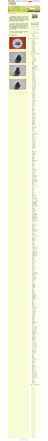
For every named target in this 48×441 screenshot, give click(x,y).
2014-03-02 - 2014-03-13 (33, 421)
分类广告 (36, 1)
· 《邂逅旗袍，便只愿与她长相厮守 (34, 214)
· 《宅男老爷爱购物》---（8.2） (34, 298)
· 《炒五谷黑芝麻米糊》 (33, 285)
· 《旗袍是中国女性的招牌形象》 (34, 219)
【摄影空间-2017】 (33, 186)
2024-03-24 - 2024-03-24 (33, 385)
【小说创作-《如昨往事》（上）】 (34, 371)
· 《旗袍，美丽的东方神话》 (33, 213)
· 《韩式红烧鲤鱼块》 (33, 243)
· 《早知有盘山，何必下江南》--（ (34, 174)
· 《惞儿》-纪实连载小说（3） (34, 177)
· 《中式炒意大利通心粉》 (33, 315)
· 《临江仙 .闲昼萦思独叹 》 (33, 113)
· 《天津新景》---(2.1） (33, 301)
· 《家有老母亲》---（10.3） (33, 369)
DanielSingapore (17, 9)
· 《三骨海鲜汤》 (32, 316)
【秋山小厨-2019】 (33, 152)
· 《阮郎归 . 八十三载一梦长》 (34, 81)
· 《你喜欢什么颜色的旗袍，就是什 (34, 216)
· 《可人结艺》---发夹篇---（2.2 (34, 342)
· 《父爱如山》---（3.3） (33, 323)
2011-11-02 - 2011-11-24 (33, 436)
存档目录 (33, 384)
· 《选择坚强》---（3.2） (33, 280)
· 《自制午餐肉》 (32, 111)
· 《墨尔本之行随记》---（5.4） (34, 224)
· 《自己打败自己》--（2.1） (33, 173)
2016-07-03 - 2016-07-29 (33, 414)
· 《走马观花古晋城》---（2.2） (34, 240)
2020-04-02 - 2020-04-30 (33, 404)
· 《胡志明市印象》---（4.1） (34, 340)
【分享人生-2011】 (33, 364)
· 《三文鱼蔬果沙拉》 (33, 155)
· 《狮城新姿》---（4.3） (33, 302)
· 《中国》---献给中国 (33, 310)
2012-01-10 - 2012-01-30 (33, 435)
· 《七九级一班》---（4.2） (33, 116)
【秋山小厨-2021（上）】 (33, 106)
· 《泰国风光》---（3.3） (33, 257)
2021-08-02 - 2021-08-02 (33, 399)
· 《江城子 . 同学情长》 (33, 144)
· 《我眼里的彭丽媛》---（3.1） (34, 275)
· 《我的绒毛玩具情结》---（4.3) (34, 331)
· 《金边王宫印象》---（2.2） (34, 182)
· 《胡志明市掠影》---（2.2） (34, 304)
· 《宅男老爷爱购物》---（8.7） (34, 295)
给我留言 (24, 5)
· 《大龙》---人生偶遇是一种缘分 (34, 66)
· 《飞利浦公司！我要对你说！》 (34, 272)
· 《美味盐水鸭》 (32, 108)
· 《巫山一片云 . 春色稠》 (33, 73)
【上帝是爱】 (32, 266)
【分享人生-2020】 (33, 125)
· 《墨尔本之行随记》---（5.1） (34, 226)
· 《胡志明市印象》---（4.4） (34, 338)
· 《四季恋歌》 (32, 196)
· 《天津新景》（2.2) (33, 300)
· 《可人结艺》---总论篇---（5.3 (34, 346)
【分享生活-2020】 (33, 129)
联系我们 (36, 0)
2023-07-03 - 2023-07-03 (33, 387)
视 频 (27, 1)
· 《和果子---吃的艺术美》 (33, 121)
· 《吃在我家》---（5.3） (33, 264)
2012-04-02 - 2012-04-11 (33, 433)
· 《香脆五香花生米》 (33, 153)
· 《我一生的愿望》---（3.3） (34, 261)
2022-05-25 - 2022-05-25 (33, 396)
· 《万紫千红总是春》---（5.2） (34, 211)
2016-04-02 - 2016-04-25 (33, 416)
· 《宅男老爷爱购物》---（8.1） (34, 299)
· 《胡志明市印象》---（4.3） (34, 339)
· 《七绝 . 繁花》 (32, 55)
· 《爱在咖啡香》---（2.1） (33, 293)
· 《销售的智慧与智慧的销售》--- (34, 203)
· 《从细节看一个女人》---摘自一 (34, 205)
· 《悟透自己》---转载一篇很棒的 (34, 199)
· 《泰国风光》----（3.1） (33, 258)
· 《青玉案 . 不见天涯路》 (33, 90)
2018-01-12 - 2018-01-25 (33, 412)
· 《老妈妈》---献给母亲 (33, 352)
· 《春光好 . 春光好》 (33, 74)
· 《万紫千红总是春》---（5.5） (34, 209)
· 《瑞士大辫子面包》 (33, 317)
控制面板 (18, 5)
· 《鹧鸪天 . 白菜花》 (33, 71)
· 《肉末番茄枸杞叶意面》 (33, 245)
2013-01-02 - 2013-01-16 (33, 427)
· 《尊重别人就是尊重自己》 (33, 277)
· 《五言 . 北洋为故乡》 (33, 96)
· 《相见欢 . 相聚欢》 (33, 72)
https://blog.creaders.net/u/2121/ (29, 11)
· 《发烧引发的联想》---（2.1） (34, 238)
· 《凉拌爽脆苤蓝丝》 (33, 62)
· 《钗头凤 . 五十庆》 (33, 142)
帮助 (37, 5)
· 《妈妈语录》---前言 (33, 383)
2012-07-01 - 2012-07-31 (33, 431)
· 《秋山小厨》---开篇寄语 (33, 359)
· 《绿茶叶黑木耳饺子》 (33, 318)
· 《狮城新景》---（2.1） (33, 184)
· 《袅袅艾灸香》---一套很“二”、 (34, 215)
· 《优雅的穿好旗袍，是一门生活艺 (34, 217)
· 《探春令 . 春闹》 (33, 98)
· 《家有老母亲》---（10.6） (33, 367)
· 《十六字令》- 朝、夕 (33, 34)
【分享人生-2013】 (33, 276)
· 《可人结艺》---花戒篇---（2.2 (34, 327)
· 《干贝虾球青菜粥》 (33, 287)
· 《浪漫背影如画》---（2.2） (34, 228)
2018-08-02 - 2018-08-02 (33, 410)
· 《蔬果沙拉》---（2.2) (33, 165)
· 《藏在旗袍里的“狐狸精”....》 (34, 195)
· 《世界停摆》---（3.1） (33, 131)
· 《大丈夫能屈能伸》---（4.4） (34, 333)
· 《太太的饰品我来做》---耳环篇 (34, 220)
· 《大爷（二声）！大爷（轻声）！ (34, 235)
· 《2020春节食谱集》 (33, 134)
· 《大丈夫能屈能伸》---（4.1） (34, 335)
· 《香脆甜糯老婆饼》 (33, 154)
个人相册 (21, 5)
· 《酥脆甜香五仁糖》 (33, 123)
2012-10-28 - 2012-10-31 (33, 429)
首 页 (21, 1)
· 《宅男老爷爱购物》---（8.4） (34, 297)
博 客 (30, 1)
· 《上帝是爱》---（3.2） (33, 270)
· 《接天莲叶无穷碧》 (33, 161)
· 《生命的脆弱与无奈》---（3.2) (34, 322)
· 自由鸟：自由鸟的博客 (33, 43)
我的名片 (33, 12)
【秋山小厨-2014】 (33, 241)
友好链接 (33, 38)
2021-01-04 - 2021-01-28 (33, 402)
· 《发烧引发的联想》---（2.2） (34, 237)
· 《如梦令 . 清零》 (33, 91)
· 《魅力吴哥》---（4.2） (33, 193)
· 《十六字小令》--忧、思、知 (34, 36)
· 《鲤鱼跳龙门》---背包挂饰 (33, 329)
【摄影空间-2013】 (33, 256)
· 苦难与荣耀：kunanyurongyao (34, 51)
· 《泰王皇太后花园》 (33, 158)
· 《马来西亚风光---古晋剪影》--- (34, 230)
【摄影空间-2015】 (33, 222)
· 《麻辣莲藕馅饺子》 (33, 357)
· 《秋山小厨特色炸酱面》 (33, 163)
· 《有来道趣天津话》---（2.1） (34, 239)
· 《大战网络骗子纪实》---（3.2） (34, 337)
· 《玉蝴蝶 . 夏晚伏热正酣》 (33, 60)
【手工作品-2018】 (33, 167)
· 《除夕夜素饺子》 (33, 320)
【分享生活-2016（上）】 (33, 212)
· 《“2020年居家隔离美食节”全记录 (34, 133)
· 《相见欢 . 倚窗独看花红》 (33, 114)
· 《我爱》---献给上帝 (33, 350)
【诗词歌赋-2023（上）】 (33, 70)
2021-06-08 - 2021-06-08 (33, 400)
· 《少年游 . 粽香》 (33, 95)
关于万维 (38, 0)
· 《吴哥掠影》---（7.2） (33, 190)
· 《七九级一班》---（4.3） (33, 115)
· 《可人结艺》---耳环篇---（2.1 (34, 344)
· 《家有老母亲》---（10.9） (33, 365)
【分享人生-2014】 (33, 232)
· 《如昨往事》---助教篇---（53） (34, 375)
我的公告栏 (33, 29)
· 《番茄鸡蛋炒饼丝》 (33, 283)
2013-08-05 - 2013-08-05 (33, 423)
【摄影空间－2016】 (33, 207)
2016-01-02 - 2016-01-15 (33, 417)
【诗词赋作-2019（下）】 (33, 138)
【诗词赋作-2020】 (33, 112)
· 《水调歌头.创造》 (33, 102)
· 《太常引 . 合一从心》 (33, 79)
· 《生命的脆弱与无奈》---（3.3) (34, 321)
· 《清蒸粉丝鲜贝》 (33, 64)
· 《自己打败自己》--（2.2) (33, 172)
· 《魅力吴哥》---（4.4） (33, 192)
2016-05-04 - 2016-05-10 (33, 415)
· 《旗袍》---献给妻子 (33, 314)
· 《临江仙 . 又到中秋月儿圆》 (34, 85)
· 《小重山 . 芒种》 (33, 92)
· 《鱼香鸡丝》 (32, 319)
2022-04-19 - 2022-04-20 (33, 397)
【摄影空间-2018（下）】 (33, 156)
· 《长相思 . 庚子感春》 (33, 117)
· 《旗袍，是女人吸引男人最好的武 (34, 197)
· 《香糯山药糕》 (32, 110)
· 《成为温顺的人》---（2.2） (34, 233)
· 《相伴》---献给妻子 (33, 312)
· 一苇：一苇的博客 (33, 39)
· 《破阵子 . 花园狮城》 (33, 146)
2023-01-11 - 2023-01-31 (33, 391)
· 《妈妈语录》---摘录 (33, 382)
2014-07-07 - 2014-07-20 (33, 419)
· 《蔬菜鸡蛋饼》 (32, 136)
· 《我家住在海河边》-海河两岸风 (34, 180)
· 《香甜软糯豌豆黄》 (33, 109)
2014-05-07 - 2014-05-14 (33, 420)
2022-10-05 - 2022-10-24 (33, 393)
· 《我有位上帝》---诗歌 (33, 268)
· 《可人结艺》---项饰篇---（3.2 (34, 249)
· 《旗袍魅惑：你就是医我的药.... (34, 218)
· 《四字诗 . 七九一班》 (33, 140)
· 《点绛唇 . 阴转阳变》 (33, 87)
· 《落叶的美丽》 (32, 363)
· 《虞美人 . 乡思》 (33, 104)
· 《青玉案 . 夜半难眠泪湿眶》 (34, 100)
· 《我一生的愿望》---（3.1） (34, 262)
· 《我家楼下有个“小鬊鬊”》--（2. (34, 151)
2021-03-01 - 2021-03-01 (33, 401)
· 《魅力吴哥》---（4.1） (33, 194)
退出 (39, 5)
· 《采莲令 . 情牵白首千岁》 (33, 83)
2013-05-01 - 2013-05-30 (33, 425)
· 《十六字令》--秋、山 (33, 58)
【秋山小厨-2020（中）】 (33, 119)
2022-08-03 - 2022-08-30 (33, 394)
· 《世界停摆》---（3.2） (33, 130)
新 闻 (24, 1)
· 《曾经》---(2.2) (32, 281)
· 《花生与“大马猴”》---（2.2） (34, 171)
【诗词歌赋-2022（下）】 (33, 77)
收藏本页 (35, 11)
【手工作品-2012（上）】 (33, 341)
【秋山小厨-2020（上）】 (33, 132)
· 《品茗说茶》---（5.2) (33, 291)
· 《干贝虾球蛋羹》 (33, 358)
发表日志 (16, 5)
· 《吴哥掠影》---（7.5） (33, 188)
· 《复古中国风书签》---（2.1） (34, 247)
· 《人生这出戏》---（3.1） (33, 380)
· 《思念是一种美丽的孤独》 (33, 278)
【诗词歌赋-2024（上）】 (33, 54)
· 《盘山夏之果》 (32, 159)
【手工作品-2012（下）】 (33, 325)
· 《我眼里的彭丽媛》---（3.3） (34, 274)
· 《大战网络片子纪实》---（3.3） (34, 336)
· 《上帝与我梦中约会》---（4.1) (34, 308)
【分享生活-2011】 (33, 378)
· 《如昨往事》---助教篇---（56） (34, 373)
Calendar (33, 22)
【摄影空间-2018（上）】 (33, 178)
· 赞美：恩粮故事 (32, 40)
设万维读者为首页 (17, 0)
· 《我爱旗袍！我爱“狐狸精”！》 (34, 198)
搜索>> (12, 5)
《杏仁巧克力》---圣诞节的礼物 (12, 13)
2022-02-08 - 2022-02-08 (33, 398)
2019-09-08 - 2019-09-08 (33, 406)
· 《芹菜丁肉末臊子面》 (33, 354)
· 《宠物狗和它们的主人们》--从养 (34, 68)
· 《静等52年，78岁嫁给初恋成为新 (34, 201)
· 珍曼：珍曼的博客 (33, 47)
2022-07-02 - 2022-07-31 (33, 395)
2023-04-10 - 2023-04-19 (33, 389)
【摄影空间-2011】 (33, 360)
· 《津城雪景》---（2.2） (33, 259)
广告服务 (33, 0)
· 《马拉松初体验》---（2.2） (34, 381)
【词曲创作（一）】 (33, 348)
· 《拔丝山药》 (32, 356)
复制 (33, 11)
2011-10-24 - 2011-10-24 (33, 437)
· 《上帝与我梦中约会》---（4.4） (34, 306)
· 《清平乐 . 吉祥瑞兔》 (33, 75)
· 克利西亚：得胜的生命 (33, 42)
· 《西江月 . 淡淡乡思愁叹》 (33, 94)
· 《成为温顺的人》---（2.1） (34, 234)
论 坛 (33, 1)
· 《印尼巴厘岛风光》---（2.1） (34, 361)
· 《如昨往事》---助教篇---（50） (34, 377)
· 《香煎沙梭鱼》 (32, 135)
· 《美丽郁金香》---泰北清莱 (33, 127)
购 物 (38, 1)
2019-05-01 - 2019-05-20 (33, 408)
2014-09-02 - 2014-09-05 (33, 418)
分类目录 (33, 53)
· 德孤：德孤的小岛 (33, 49)
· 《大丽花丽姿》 (32, 157)
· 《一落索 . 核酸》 (33, 89)
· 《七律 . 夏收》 (32, 93)
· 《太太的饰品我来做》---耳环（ (34, 169)
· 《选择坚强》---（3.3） (33, 279)
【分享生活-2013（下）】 (33, 260)
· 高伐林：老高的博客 (33, 41)
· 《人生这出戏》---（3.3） (33, 379)
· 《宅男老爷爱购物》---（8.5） (34, 296)
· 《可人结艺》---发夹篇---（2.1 (34, 343)
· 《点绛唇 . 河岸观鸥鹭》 (33, 148)
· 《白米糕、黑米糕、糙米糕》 (34, 137)
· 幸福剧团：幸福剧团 (33, 45)
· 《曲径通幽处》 (32, 362)
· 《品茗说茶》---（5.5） (33, 289)
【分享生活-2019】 (33, 150)
